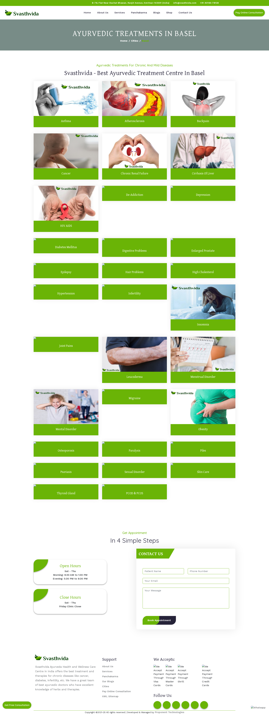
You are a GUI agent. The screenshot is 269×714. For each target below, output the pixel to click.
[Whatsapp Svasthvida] (258, 707)
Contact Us (185, 12)
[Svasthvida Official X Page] (20, 3)
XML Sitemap (110, 696)
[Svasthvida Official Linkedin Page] (32, 3)
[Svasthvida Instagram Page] (167, 705)
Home (87, 12)
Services (119, 12)
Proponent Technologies (169, 712)
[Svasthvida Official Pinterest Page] (26, 3)
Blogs (156, 12)
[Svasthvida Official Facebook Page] (8, 3)
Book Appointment (159, 620)
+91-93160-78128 (209, 3)
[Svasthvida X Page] (176, 705)
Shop (169, 12)
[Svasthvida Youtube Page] (37, 3)
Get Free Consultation (17, 705)
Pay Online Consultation (249, 12)
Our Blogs (108, 681)
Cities (134, 40)
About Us (102, 12)
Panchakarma (139, 12)
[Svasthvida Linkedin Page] (195, 705)
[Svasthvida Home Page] (22, 13)
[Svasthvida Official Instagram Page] (14, 3)
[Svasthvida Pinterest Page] (185, 705)
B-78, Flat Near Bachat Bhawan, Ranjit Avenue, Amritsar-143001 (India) (131, 3)
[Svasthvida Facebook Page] (157, 705)
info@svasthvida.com (184, 3)
